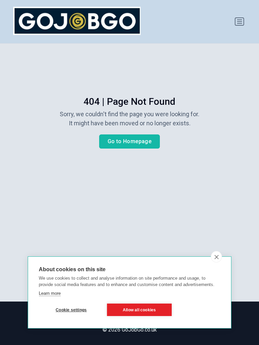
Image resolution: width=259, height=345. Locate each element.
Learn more (50, 293)
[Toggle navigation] (239, 21)
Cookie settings (71, 310)
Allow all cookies (139, 310)
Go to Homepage (130, 141)
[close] (216, 256)
